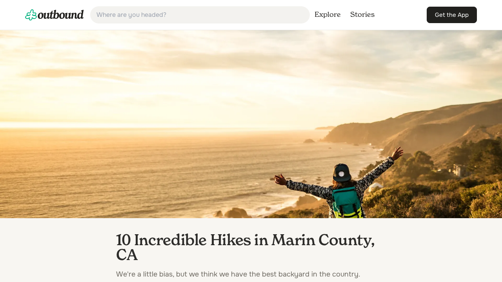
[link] (54, 14)
